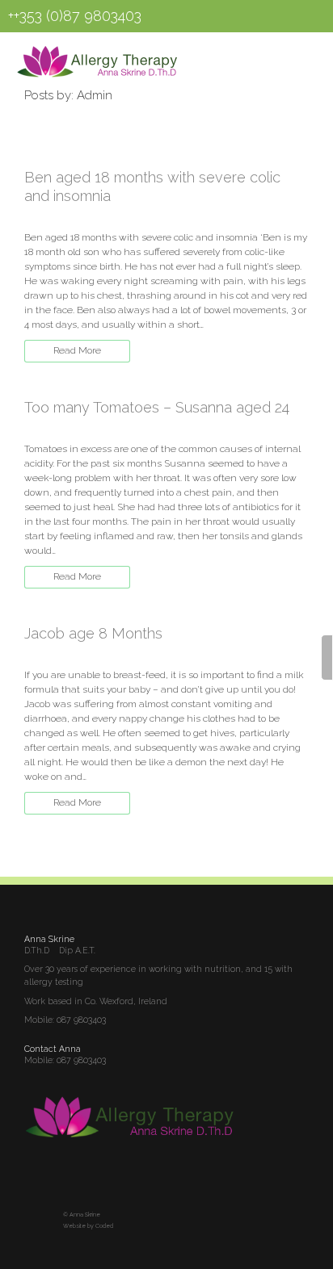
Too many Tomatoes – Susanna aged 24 (156, 407)
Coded (104, 1226)
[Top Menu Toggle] (286, 56)
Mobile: (40, 1060)
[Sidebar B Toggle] (327, 657)
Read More (77, 350)
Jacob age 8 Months (93, 633)
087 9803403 (81, 1019)
